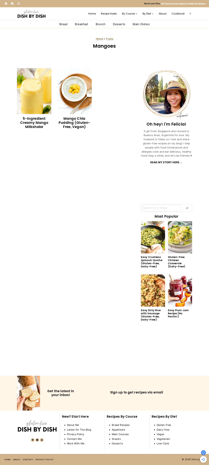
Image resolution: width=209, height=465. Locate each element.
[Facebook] (12, 3)
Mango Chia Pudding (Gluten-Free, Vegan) (74, 122)
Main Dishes (141, 24)
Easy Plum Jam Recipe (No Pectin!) (178, 313)
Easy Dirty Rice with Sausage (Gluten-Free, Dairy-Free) (151, 315)
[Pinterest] (6, 3)
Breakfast (81, 24)
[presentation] (34, 91)
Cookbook (178, 13)
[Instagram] (18, 3)
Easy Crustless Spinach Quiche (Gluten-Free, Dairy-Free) (151, 262)
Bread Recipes (121, 424)
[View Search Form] (190, 13)
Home (92, 13)
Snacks (116, 438)
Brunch (100, 24)
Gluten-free (164, 424)
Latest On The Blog (79, 429)
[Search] (187, 208)
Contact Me (74, 438)
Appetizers (118, 429)
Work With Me (75, 443)
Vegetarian (163, 438)
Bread (63, 24)
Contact (28, 459)
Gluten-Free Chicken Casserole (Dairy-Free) (176, 262)
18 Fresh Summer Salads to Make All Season (183, 3)
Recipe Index (109, 13)
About (162, 13)
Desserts (119, 24)
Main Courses (120, 434)
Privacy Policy (75, 434)
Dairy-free (163, 429)
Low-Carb (163, 443)
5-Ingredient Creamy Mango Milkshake (34, 122)
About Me (73, 424)
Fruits (109, 38)
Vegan (160, 434)
